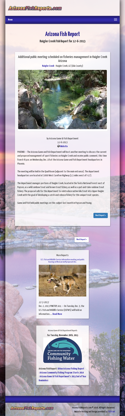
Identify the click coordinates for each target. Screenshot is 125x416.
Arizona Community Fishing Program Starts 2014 (62, 372)
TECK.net (111, 412)
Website (64, 146)
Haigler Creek (48, 66)
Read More (57, 314)
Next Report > (100, 215)
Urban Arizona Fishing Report (71, 368)
